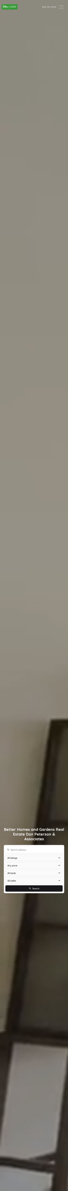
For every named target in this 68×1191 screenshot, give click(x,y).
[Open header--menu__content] (61, 7)
